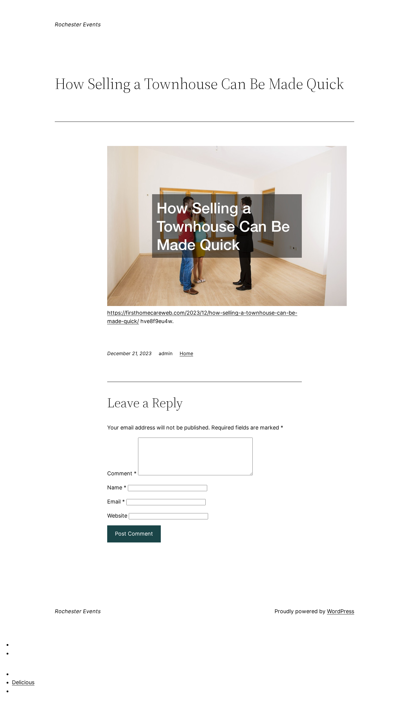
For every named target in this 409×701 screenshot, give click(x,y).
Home (186, 353)
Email (116, 501)
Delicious (23, 682)
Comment (122, 473)
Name (116, 487)
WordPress (340, 611)
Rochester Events (78, 24)
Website (117, 515)
